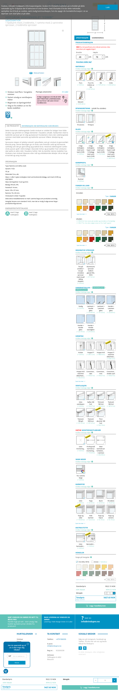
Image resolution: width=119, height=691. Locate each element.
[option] (36, 49)
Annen (96, 562)
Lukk (108, 7)
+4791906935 (61, 639)
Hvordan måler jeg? (84, 62)
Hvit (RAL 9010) (84, 562)
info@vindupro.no (90, 621)
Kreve (17, 663)
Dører (19, 641)
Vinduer (20, 639)
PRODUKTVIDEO (39, 73)
